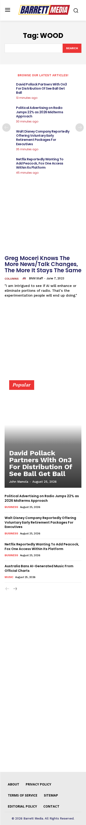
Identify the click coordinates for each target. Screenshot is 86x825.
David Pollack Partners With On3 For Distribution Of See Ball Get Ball (41, 88)
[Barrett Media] (44, 9)
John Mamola (18, 481)
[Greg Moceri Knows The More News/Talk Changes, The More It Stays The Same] (43, 224)
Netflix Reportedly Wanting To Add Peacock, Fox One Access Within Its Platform (40, 163)
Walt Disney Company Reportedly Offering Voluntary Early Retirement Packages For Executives (42, 137)
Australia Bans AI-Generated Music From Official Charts (39, 568)
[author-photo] (25, 278)
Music (9, 577)
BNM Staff (36, 278)
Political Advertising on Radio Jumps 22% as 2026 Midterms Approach (39, 111)
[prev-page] (6, 127)
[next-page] (79, 127)
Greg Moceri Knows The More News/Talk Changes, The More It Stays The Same (43, 264)
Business (11, 507)
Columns (12, 278)
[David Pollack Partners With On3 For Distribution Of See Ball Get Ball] (43, 436)
